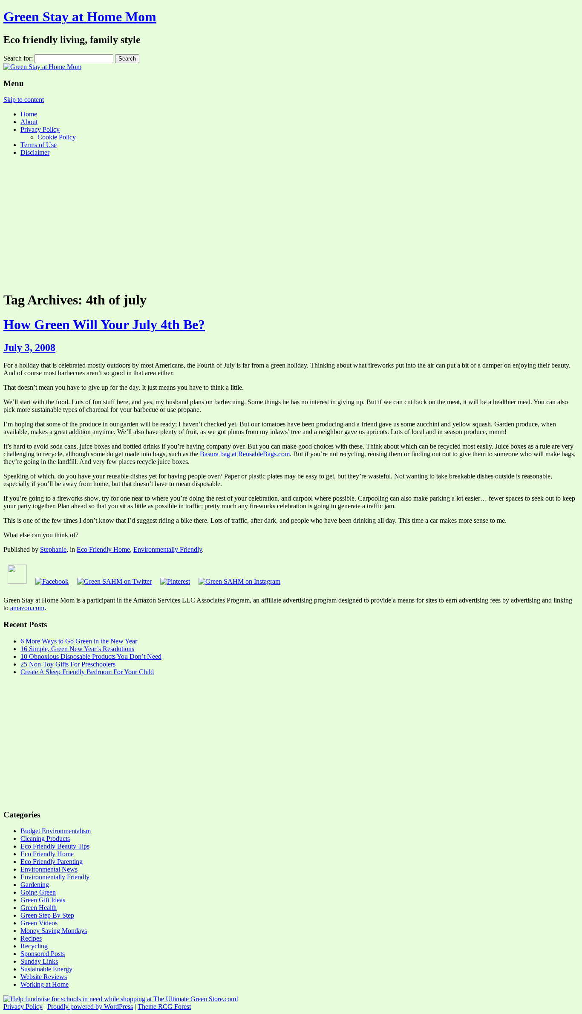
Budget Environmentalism (55, 830)
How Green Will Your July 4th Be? (104, 324)
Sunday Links (39, 961)
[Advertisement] (291, 223)
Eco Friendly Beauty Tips (54, 846)
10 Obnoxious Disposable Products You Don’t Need (90, 656)
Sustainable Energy (46, 969)
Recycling (34, 946)
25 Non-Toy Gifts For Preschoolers (67, 664)
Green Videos (39, 923)
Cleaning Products (45, 838)
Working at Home (44, 984)
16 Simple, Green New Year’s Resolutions (77, 648)
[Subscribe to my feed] (17, 581)
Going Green (38, 892)
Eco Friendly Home (103, 549)
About (28, 121)
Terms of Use (38, 144)
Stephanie (53, 549)
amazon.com (27, 607)
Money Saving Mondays (53, 930)
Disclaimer (34, 152)
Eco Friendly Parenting (51, 861)
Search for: (18, 58)
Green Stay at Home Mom (79, 16)
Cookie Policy (56, 137)
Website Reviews (43, 976)
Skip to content (23, 99)
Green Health (38, 907)
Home (28, 114)
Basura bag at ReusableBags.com (245, 454)
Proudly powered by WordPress (90, 1006)
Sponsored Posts (42, 953)
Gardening (34, 884)
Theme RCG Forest (164, 1006)
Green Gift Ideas (42, 900)
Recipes (31, 938)
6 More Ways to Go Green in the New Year (78, 641)
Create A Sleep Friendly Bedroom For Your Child (87, 671)
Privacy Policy (40, 129)
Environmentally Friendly (167, 549)
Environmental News (49, 869)
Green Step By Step (47, 915)
